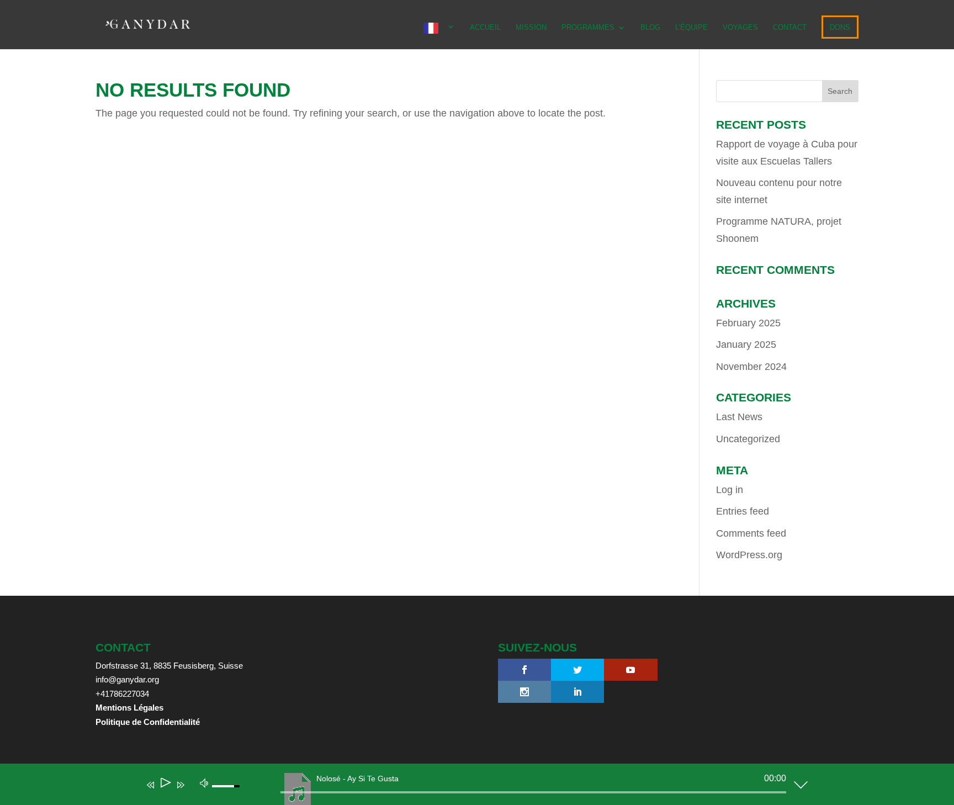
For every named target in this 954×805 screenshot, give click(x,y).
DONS (840, 27)
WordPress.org (749, 554)
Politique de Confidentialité (148, 722)
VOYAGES (740, 27)
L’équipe (691, 27)
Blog (650, 27)
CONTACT (790, 27)
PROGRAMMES (587, 27)
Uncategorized (748, 438)
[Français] (439, 36)
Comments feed (751, 533)
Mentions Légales (129, 707)
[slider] (533, 792)
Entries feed (742, 511)
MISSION (531, 27)
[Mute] (204, 782)
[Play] (165, 785)
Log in (729, 489)
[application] (468, 787)
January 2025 (746, 344)
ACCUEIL (485, 27)
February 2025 (748, 323)
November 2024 (751, 366)
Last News (739, 416)
